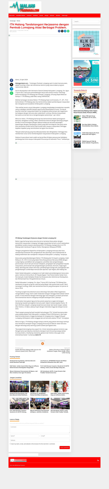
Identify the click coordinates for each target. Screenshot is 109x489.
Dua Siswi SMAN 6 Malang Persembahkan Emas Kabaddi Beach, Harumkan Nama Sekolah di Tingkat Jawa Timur (90, 125)
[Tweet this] (62, 31)
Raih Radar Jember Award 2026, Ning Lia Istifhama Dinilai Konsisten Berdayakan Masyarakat (24, 366)
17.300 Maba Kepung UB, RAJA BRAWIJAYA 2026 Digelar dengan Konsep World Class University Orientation (90, 133)
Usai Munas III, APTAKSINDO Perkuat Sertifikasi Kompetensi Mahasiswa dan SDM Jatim (53, 361)
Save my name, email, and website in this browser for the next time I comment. (33, 444)
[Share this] (59, 31)
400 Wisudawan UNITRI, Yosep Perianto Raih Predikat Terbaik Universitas (52, 371)
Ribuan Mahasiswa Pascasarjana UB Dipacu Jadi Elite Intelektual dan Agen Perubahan (23, 371)
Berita (11, 31)
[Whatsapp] (68, 31)
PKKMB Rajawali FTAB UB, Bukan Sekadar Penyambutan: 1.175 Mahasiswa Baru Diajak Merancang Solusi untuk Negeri (90, 142)
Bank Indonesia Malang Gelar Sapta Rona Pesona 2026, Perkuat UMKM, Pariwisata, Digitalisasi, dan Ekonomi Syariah (86, 111)
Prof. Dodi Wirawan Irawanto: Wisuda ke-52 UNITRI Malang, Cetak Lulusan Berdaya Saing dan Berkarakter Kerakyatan (54, 366)
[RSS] (42, 343)
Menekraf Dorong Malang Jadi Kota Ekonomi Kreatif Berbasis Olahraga (22, 361)
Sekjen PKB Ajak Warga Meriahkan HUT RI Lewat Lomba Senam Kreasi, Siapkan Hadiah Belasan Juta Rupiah (90, 116)
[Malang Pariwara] (25, 6)
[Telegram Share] (65, 31)
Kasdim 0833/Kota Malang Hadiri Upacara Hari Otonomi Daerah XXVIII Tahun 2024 (28, 349)
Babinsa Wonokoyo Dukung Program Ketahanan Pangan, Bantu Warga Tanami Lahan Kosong (58, 350)
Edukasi (14, 31)
